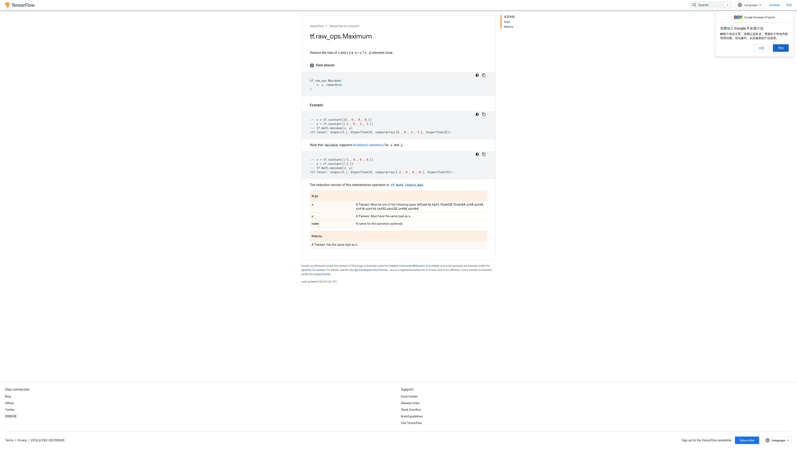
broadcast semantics (368, 145)
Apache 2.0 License (313, 269)
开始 (781, 48)
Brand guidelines (412, 416)
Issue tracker (409, 396)
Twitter (10, 409)
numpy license (321, 274)
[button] (398, 65)
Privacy (22, 440)
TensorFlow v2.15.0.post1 (344, 26)
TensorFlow (317, 26)
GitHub (774, 5)
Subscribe (747, 440)
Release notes (410, 403)
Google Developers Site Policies (368, 269)
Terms (9, 440)
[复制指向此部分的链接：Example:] (328, 105)
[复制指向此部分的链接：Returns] (326, 236)
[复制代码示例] (483, 75)
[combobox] (711, 5)
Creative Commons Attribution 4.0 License (414, 265)
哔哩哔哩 (11, 416)
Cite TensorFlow (411, 423)
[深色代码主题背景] (477, 75)
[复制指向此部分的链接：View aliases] (339, 65)
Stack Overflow (411, 409)
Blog (8, 396)
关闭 (761, 48)
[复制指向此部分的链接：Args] (322, 196)
